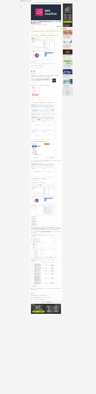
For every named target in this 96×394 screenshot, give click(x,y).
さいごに (21, 7)
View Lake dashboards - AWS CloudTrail (37, 67)
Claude (40, 2)
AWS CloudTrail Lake (34, 24)
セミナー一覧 (67, 89)
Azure (49, 2)
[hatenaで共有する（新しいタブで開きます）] (57, 26)
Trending (36, 2)
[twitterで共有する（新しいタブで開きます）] (60, 26)
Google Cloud (46, 2)
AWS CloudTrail (38, 24)
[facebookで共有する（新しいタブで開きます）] (59, 26)
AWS (38, 2)
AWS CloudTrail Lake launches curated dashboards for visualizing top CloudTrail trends (43, 63)
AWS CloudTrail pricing (35, 180)
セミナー (51, 2)
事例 (58, 2)
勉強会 (57, 2)
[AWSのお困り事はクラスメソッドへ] (46, 309)
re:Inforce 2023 (45, 24)
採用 (60, 2)
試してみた (21, 6)
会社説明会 (54, 2)
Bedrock (43, 2)
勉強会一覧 (67, 94)
